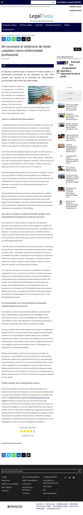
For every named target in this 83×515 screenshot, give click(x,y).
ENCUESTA (6, 480)
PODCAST (5, 491)
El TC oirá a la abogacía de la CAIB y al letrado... (72, 169)
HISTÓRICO (47, 486)
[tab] (69, 87)
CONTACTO (40, 504)
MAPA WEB (74, 504)
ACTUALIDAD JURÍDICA (31, 477)
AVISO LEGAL (50, 504)
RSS (44, 490)
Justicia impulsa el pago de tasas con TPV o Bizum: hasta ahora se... (72, 137)
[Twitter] (8, 39)
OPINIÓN (25, 493)
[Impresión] (28, 39)
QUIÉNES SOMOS (62, 504)
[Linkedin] (18, 39)
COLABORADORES (50, 477)
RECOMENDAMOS (50, 493)
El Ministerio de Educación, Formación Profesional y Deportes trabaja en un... (71, 192)
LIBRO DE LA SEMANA (10, 484)
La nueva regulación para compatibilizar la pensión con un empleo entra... (71, 148)
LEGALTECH (26, 484)
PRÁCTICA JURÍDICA (29, 480)
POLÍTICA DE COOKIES (43, 506)
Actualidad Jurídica (13, 35)
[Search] (53, 2)
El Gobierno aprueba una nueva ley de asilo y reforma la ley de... (72, 116)
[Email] (23, 39)
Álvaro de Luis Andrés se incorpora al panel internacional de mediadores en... (72, 204)
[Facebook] (4, 39)
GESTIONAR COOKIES (60, 506)
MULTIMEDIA (7, 487)
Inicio (3, 35)
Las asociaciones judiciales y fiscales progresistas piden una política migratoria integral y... (72, 179)
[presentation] (69, 87)
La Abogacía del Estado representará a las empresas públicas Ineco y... (72, 159)
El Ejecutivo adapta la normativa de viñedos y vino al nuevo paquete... (72, 107)
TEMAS (4, 477)
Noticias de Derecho (28, 35)
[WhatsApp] (13, 39)
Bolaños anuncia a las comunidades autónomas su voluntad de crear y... (72, 127)
